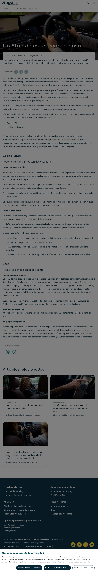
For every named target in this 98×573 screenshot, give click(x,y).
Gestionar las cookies (83, 568)
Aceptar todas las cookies (29, 568)
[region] (49, 561)
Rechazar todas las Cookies (57, 568)
